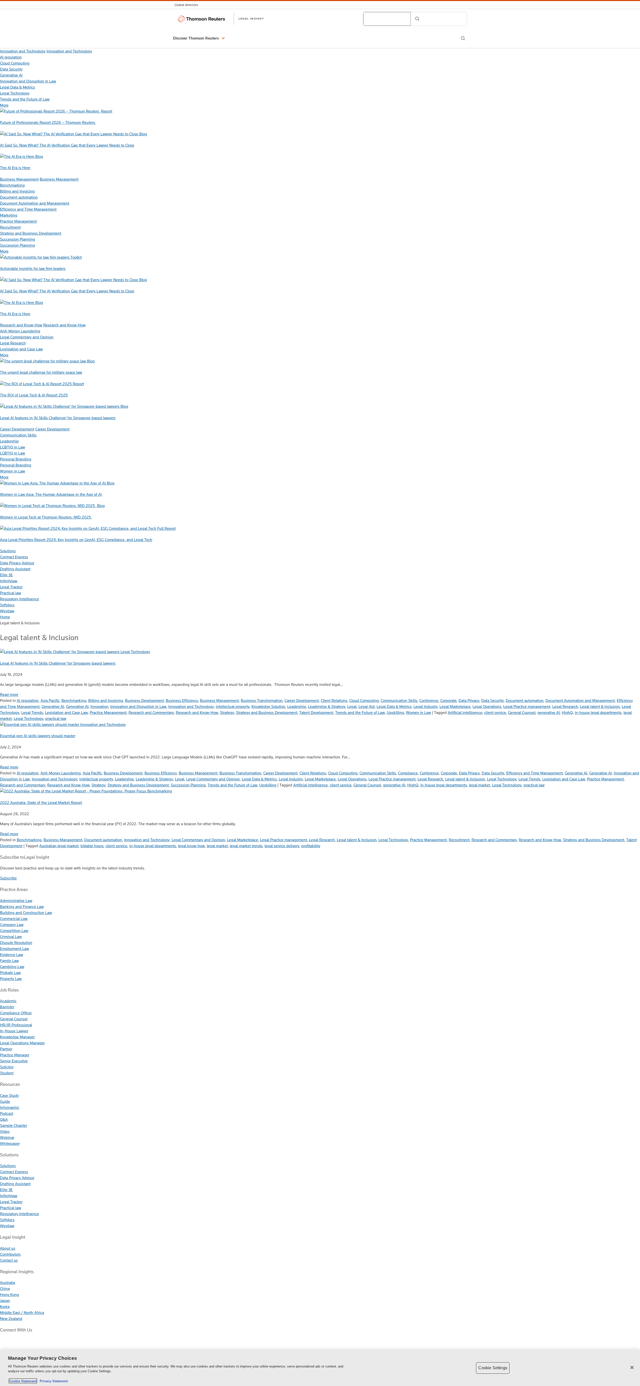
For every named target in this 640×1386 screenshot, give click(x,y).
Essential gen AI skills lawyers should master (37, 735)
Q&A (4, 1119)
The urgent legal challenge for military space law (41, 372)
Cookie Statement (22, 1381)
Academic (8, 1001)
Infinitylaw (8, 581)
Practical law (10, 593)
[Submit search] (417, 19)
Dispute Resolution (16, 942)
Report (106, 111)
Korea (5, 1306)
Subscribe (8, 878)
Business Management (19, 179)
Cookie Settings (492, 1368)
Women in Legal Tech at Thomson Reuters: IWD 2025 (46, 517)
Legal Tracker (11, 587)
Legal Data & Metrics (17, 87)
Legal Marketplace (455, 706)
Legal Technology (15, 93)
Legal (351, 706)
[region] (320, 1368)
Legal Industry (426, 706)
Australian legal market (58, 845)
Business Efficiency (182, 700)
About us (7, 1248)
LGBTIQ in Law (12, 447)
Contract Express (14, 557)
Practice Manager (14, 1055)
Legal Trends (32, 712)
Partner (6, 1049)
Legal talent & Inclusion (600, 706)
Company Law (12, 924)
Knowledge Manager (17, 1037)
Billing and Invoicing (17, 191)
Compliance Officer (16, 1013)
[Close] (632, 1367)
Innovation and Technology (23, 51)
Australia (7, 1282)
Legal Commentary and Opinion (27, 337)
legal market (479, 785)
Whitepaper (10, 1143)
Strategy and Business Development (30, 233)
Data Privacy (468, 700)
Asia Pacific (50, 700)
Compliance (408, 773)
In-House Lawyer (14, 1031)
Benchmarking (12, 185)
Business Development (144, 700)
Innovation (99, 706)
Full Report (166, 528)
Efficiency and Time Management (28, 209)
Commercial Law (14, 918)
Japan (5, 1300)
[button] (199, 38)
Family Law (9, 960)
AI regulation (11, 57)
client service (495, 712)
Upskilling (395, 712)
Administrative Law (16, 900)
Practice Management (18, 221)
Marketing (8, 215)
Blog (143, 134)
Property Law (11, 978)
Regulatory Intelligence (19, 599)
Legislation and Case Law (21, 349)
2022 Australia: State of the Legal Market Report (41, 802)
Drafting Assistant (15, 569)
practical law (55, 718)
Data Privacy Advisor (17, 563)
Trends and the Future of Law (25, 99)
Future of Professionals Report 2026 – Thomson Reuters (48, 122)
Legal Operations (486, 706)
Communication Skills (18, 435)
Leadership (9, 441)
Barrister (7, 1007)
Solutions (8, 551)
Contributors (10, 1254)
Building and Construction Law (26, 912)
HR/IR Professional (16, 1025)
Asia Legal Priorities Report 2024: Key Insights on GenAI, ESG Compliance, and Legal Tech (76, 539)
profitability (310, 845)
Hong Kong (9, 1294)
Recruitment (10, 227)
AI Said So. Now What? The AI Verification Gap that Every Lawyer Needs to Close (67, 145)
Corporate (448, 700)
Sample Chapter (13, 1125)
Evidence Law (11, 954)
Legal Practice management (526, 706)
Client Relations (334, 700)
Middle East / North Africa (22, 1312)
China (5, 1288)
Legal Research (13, 343)
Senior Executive (14, 1061)
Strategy (227, 712)
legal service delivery (281, 845)
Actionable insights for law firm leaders (33, 268)
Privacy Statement (53, 1381)
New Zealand (11, 1318)
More (4, 105)
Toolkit (76, 257)
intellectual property (233, 706)
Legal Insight (251, 18)
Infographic (9, 1107)
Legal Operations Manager (22, 1043)
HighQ (567, 712)
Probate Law (10, 972)
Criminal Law (11, 936)
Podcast (6, 1113)
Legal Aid (366, 706)
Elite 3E (6, 575)
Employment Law (14, 948)
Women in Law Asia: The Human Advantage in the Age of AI (51, 494)
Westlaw (7, 611)
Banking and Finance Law (22, 906)
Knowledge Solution (268, 706)
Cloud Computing (15, 63)
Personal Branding (15, 459)
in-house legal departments (598, 712)
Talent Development (316, 712)
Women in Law (12, 471)
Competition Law (14, 930)
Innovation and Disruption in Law (28, 81)
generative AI (549, 712)
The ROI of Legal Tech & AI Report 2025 (34, 395)
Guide (5, 1101)
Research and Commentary (151, 712)
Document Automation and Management (34, 203)
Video (5, 1131)
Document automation (19, 197)
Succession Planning (17, 239)
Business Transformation (261, 700)
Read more (9, 694)
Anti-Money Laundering (20, 331)
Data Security (11, 69)
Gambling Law (12, 966)
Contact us (9, 1260)
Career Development (17, 429)
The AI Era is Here (15, 167)
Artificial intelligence (465, 712)
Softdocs (7, 605)
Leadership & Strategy (326, 706)
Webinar (7, 1137)
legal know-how (191, 845)
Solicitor (7, 1067)
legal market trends (246, 845)
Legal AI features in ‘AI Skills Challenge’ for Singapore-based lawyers (58, 417)
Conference (428, 700)
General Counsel (522, 712)
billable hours (92, 845)
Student (7, 1073)
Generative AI (11, 75)
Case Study (9, 1095)
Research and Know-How (21, 325)
